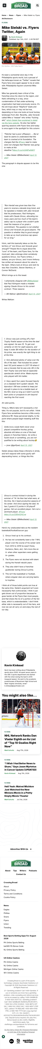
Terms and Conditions (13, 894)
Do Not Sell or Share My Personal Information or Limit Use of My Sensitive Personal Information (21, 1032)
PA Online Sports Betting (14, 942)
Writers (23, 870)
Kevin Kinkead (16, 37)
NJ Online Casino (11, 965)
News (6, 905)
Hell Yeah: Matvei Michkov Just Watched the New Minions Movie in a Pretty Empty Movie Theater (19, 791)
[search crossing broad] (37, 5)
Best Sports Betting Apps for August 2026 (20, 937)
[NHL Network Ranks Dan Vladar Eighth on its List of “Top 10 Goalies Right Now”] (21, 713)
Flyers (5, 23)
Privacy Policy (10, 890)
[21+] (11, 1041)
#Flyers (21, 142)
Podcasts (33, 870)
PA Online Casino (11, 962)
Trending (7, 927)
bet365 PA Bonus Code (13, 946)
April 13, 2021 (34, 294)
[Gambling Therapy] (28, 1041)
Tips (15, 870)
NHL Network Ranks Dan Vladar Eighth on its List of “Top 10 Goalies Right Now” (20, 741)
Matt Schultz (9, 750)
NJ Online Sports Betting (14, 950)
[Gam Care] (18, 1041)
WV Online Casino (11, 973)
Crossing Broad (10, 882)
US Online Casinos (12, 958)
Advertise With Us (19, 849)
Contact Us (21, 874)
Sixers (6, 917)
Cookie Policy (9, 897)
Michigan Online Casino (14, 969)
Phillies (7, 913)
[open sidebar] (4, 5)
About (7, 870)
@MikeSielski (32, 281)
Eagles (6, 909)
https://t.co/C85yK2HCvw (15, 514)
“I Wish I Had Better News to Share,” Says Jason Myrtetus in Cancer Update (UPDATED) (20, 766)
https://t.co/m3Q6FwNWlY (23, 150)
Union (6, 924)
